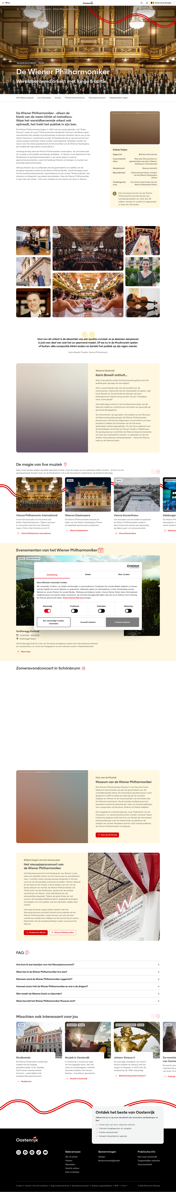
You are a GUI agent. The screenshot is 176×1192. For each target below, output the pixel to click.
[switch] (74, 611)
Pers (124, 1185)
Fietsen (68, 1160)
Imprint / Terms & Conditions (36, 1185)
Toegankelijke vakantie (149, 1160)
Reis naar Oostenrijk (147, 1157)
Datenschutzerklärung (73, 598)
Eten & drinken (72, 1172)
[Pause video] (157, 683)
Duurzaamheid (145, 1164)
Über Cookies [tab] (124, 574)
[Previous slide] (115, 127)
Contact (19, 1185)
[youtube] (45, 1152)
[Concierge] (147, 3)
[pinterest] (32, 1152)
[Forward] (158, 471)
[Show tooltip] (173, 91)
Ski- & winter (71, 1157)
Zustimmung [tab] (52, 575)
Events (58, 97)
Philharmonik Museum (75, 97)
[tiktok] (38, 1152)
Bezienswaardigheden (109, 1160)
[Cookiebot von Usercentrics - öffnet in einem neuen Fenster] (128, 566)
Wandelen (70, 1164)
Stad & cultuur (72, 1168)
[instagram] (18, 1152)
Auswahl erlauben (88, 622)
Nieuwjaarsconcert (97, 97)
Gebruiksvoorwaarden (80, 1185)
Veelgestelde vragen (118, 97)
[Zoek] (141, 3)
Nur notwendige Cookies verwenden (53, 622)
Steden (101, 1157)
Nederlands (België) (163, 3)
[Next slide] (154, 127)
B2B (116, 1185)
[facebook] (25, 1152)
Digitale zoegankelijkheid (102, 1185)
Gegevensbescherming (60, 1185)
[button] (162, 3)
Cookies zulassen (122, 622)
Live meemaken (44, 97)
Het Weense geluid (24, 97)
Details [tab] (88, 574)
